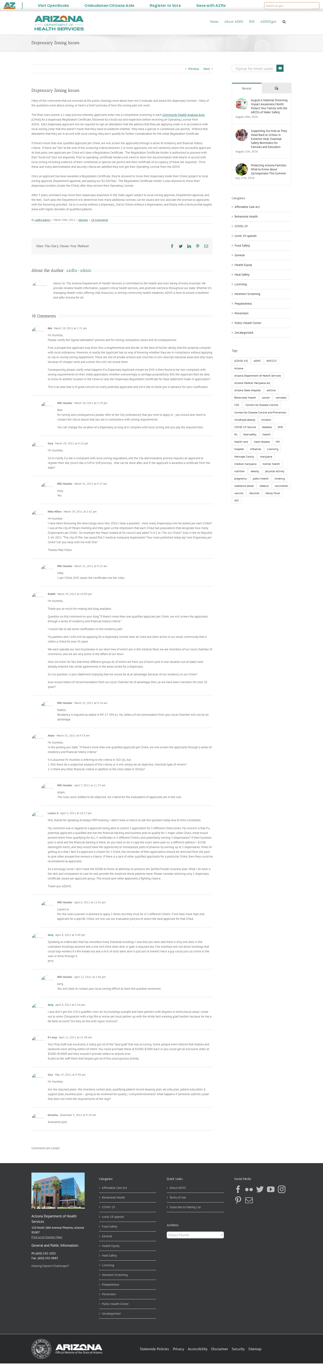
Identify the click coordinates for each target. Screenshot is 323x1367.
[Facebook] (238, 1189)
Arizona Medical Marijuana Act (252, 383)
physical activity (274, 471)
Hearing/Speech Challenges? (50, 1266)
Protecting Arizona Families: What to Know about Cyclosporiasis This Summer (269, 169)
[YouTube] (271, 1189)
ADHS (257, 360)
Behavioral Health (246, 217)
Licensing (241, 284)
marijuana (266, 456)
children (266, 419)
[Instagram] (281, 1189)
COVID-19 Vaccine (245, 427)
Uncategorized (244, 333)
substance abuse (244, 486)
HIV (278, 441)
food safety (250, 434)
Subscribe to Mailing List (185, 1207)
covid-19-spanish (246, 236)
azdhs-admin (43, 220)
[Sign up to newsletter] (280, 68)
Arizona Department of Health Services (257, 375)
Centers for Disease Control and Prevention (260, 412)
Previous (193, 69)
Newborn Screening (247, 294)
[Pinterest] (238, 1200)
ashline (271, 390)
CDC (237, 405)
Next (206, 69)
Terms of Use (178, 1197)
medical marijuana (245, 464)
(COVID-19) (241, 360)
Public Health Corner (248, 323)
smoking (280, 478)
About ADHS (178, 1188)
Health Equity (243, 265)
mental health (271, 464)
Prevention (242, 313)
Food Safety (242, 246)
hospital (239, 449)
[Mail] (249, 1200)
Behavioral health (245, 397)
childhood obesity (244, 419)
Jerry (50, 935)
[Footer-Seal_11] (66, 1340)
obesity (255, 471)
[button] (315, 5)
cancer (266, 397)
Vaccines (254, 493)
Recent (246, 88)
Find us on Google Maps (46, 1237)
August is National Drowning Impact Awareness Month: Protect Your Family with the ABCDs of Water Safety (269, 106)
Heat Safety (242, 275)
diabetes (267, 427)
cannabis (281, 397)
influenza (255, 449)
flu (235, 434)
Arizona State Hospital (247, 390)
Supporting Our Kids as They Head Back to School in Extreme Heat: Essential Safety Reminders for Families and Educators (269, 139)
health (266, 434)
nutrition (239, 471)
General (83, 220)
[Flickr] (249, 1189)
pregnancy (240, 478)
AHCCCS (271, 360)
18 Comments (99, 220)
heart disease (262, 441)
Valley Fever (272, 493)
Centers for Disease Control (261, 405)
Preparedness (243, 304)
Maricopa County (244, 456)
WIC (236, 500)
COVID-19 (241, 226)
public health (261, 478)
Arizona (238, 368)
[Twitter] (260, 1189)
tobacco (264, 486)
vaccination (281, 486)
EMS (280, 427)
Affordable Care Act (247, 207)
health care (241, 441)
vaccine (238, 493)
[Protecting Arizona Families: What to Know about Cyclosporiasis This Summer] (242, 166)
